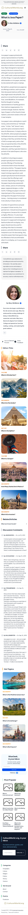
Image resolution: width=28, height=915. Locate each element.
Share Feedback (20, 341)
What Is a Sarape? (7, 458)
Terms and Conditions (13, 912)
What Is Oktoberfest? (8, 375)
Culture (4, 372)
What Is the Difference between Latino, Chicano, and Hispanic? (19, 826)
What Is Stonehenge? (10, 721)
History (4, 428)
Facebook (6, 899)
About (4, 889)
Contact (5, 891)
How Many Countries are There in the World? (8, 824)
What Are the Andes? (8, 403)
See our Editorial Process (9, 341)
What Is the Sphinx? (8, 431)
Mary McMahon (14, 23)
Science (5, 881)
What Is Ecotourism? (8, 514)
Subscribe (14, 769)
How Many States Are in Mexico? (12, 486)
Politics (5, 876)
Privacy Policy (4, 912)
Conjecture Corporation (17, 910)
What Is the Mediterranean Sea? (14, 695)
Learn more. (14, 3)
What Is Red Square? (10, 747)
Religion (5, 873)
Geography (5, 400)
